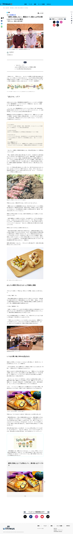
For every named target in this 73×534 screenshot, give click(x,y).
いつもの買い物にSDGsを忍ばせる (23, 69)
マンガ (30, 4)
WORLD (49, 4)
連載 (35, 4)
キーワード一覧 (40, 528)
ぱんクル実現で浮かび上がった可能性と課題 (25, 67)
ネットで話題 (41, 4)
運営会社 (55, 528)
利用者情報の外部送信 (58, 531)
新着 (25, 4)
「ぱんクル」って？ (19, 65)
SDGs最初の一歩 (12, 14)
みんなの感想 (41, 13)
